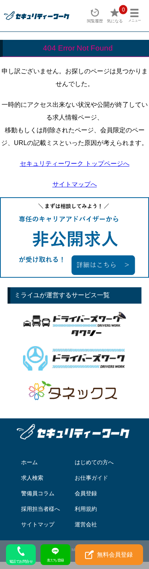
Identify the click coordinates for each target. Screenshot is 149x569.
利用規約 (86, 509)
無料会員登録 (115, 554)
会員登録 (86, 493)
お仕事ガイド (91, 478)
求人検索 (32, 478)
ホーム (29, 462)
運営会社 (86, 524)
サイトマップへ (74, 184)
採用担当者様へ (40, 509)
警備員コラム (37, 493)
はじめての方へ (94, 462)
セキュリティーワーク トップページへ (75, 163)
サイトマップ (37, 524)
